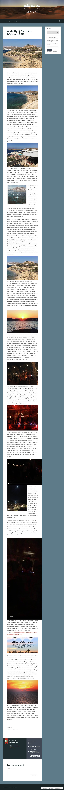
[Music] (36, 12)
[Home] (28, 12)
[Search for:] (53, 32)
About (13, 21)
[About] (31, 12)
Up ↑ (60, 787)
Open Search (59, 21)
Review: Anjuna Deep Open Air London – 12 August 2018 (35, 748)
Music (27, 21)
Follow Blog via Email (53, 37)
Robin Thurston (32, 5)
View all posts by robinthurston (14, 746)
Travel (20, 21)
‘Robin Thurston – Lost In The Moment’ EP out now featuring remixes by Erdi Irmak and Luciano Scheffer (35, 754)
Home (6, 21)
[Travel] (33, 12)
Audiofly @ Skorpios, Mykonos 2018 (19, 32)
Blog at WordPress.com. (10, 787)
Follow (49, 49)
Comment (34, 775)
